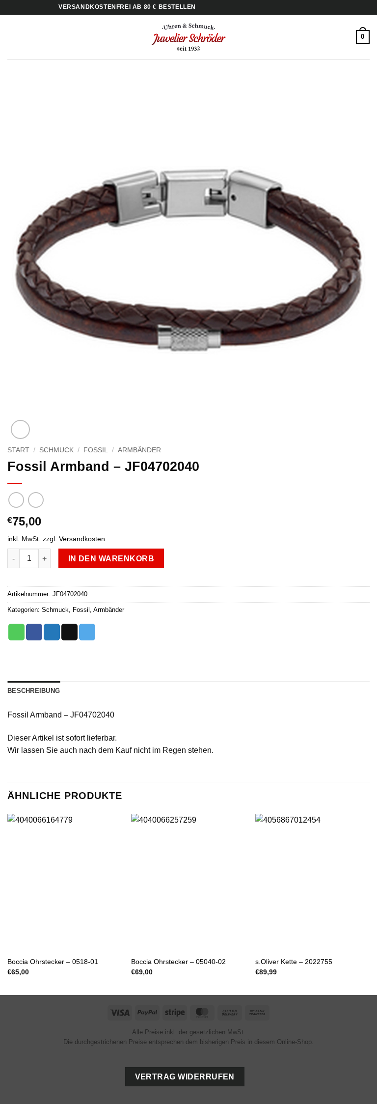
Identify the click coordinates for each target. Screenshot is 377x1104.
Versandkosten (82, 539)
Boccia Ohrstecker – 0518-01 (52, 962)
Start (18, 450)
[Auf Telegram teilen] (87, 632)
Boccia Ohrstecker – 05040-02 (178, 962)
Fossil (95, 450)
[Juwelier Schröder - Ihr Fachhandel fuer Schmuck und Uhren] (188, 36)
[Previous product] (35, 499)
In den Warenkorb (111, 558)
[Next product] (16, 499)
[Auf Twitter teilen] (52, 632)
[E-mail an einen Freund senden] (69, 632)
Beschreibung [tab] (33, 690)
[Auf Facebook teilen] (34, 632)
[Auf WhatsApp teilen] (16, 632)
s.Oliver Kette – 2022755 (293, 962)
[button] (13, 37)
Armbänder (139, 450)
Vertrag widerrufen (185, 1077)
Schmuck (56, 450)
